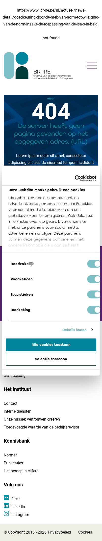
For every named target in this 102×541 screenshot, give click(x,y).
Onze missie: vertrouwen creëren (32, 419)
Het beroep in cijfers (21, 471)
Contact (10, 403)
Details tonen (74, 330)
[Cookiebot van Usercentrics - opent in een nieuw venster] (74, 178)
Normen (11, 455)
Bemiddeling (15, 375)
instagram (20, 514)
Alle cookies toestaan (51, 344)
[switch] (94, 279)
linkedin (18, 506)
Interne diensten (17, 411)
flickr (15, 498)
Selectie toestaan (51, 359)
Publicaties (13, 463)
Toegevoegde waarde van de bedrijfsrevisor (41, 427)
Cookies (85, 532)
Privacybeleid (59, 532)
